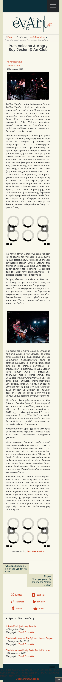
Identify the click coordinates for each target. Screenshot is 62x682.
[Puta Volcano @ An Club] (28, 86)
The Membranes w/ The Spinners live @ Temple (29, 638)
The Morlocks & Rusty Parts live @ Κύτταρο (28, 650)
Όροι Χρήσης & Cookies (27, 678)
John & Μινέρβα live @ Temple (21, 626)
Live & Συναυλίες (36, 37)
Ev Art (10, 37)
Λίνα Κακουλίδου (35, 551)
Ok (58, 679)
